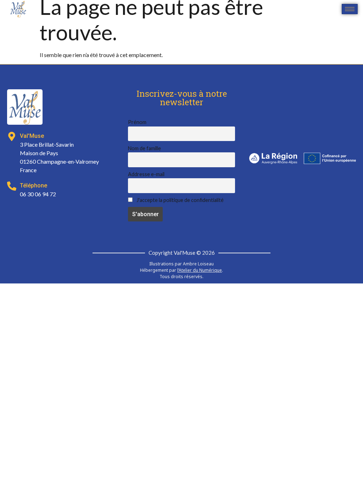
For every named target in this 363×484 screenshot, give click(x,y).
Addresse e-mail (146, 174)
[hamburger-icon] (350, 9)
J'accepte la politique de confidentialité (179, 200)
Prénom (137, 122)
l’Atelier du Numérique (199, 270)
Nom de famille (144, 148)
